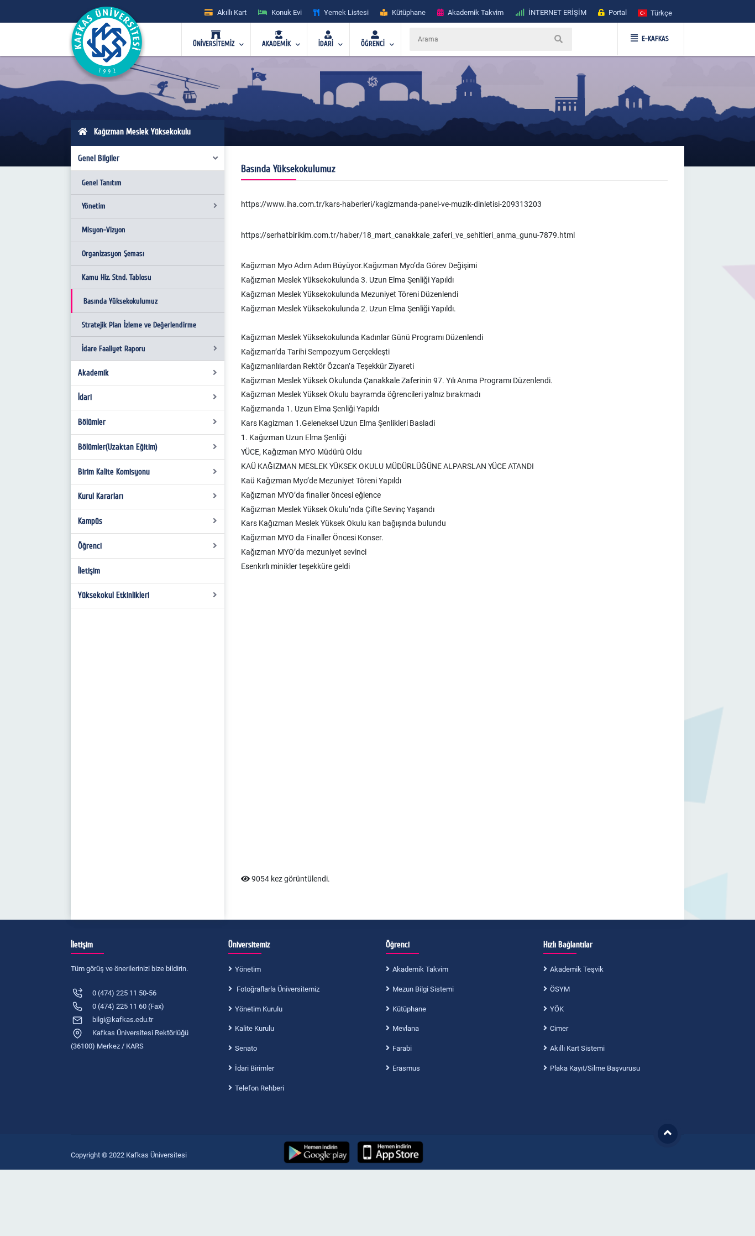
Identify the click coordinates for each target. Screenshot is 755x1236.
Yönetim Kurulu (258, 1009)
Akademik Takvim (420, 969)
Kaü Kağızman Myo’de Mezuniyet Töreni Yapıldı (321, 480)
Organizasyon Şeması (113, 253)
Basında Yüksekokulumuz (120, 301)
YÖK (557, 1009)
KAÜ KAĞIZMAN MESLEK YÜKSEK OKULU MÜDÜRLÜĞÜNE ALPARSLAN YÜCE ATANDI (387, 466)
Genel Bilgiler (98, 158)
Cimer (559, 1028)
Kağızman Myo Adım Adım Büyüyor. (302, 265)
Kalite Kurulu (254, 1028)
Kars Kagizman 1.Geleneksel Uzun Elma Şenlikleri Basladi (338, 423)
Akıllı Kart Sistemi (577, 1048)
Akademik (93, 373)
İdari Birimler (254, 1068)
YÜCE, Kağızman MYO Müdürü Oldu (301, 451)
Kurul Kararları (100, 496)
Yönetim (94, 206)
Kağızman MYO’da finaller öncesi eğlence (311, 495)
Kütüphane (409, 1009)
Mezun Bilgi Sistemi (423, 989)
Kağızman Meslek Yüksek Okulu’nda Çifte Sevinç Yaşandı (337, 509)
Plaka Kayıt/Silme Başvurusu (595, 1068)
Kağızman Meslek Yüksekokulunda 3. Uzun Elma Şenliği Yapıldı (347, 279)
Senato (246, 1048)
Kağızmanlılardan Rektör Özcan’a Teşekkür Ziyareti (328, 366)
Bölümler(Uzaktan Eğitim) (118, 447)
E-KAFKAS (655, 38)
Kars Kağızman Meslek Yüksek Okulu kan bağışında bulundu (343, 523)
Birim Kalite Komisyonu (114, 472)
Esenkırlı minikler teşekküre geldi (295, 566)
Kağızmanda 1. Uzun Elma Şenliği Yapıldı (310, 408)
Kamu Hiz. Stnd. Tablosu (116, 277)
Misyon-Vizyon (103, 229)
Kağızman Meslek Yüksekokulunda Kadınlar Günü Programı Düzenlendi (363, 337)
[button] (655, 12)
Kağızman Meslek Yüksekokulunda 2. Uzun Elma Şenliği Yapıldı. (348, 308)
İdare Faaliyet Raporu (113, 348)
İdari (85, 397)
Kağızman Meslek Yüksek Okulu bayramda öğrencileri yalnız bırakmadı (361, 394)
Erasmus (406, 1068)
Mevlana (405, 1028)
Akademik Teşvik (577, 969)
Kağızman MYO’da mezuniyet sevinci (303, 551)
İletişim (89, 571)
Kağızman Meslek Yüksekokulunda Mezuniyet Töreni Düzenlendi (349, 294)
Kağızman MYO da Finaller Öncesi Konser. (312, 537)
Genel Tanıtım (102, 182)
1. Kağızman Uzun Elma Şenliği (293, 437)
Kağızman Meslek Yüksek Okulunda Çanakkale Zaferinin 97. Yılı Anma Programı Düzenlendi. (397, 380)
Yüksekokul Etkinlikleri (113, 595)
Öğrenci (90, 546)
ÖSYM (560, 989)
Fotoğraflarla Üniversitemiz (277, 989)
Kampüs (90, 521)
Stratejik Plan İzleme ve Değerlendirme (139, 325)
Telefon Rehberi (259, 1088)
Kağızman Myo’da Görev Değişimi (420, 265)
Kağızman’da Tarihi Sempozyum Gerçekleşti (316, 351)
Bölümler (92, 422)
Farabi (402, 1048)
